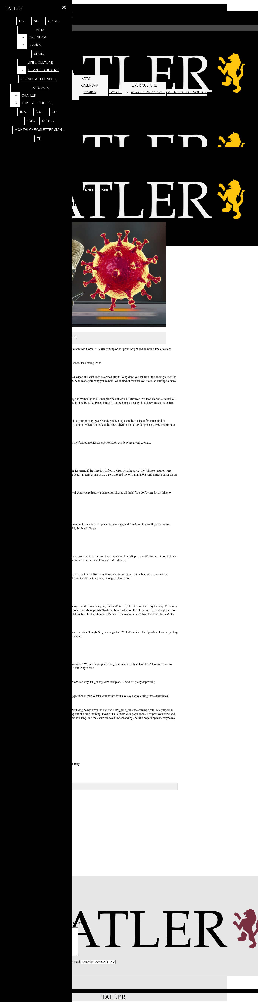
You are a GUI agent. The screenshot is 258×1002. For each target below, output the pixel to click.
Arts (86, 78)
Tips (40, 138)
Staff (56, 112)
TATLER (14, 8)
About (41, 112)
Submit (48, 121)
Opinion (55, 21)
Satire (32, 121)
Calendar (89, 85)
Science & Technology (187, 92)
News (38, 21)
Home (24, 21)
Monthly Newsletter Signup (41, 129)
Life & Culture (144, 85)
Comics (90, 92)
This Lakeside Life (37, 103)
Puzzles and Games (148, 92)
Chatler (29, 95)
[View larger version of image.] (87, 275)
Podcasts (40, 88)
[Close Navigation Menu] (64, 7)
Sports (115, 92)
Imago (25, 112)
